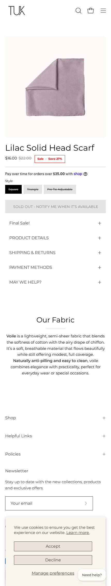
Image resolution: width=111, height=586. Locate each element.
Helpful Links (18, 435)
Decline (53, 560)
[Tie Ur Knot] (16, 10)
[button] (78, 10)
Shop (10, 417)
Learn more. (78, 532)
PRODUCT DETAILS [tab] (29, 237)
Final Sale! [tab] (19, 223)
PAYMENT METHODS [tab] (30, 267)
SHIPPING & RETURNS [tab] (32, 252)
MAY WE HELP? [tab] (25, 282)
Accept (53, 546)
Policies (13, 454)
